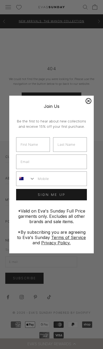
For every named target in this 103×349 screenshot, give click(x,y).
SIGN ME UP (51, 194)
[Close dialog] (88, 101)
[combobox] (25, 179)
